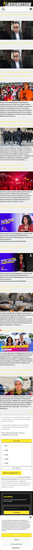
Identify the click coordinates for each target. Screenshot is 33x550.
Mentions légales (16, 547)
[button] (30, 517)
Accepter (16, 535)
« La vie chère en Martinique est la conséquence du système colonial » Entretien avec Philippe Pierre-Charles (15, 75)
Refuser (16, 539)
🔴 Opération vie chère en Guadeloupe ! (12, 330)
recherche (3, 10)
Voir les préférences (16, 544)
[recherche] (3, 9)
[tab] (16, 440)
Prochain (29, 412)
